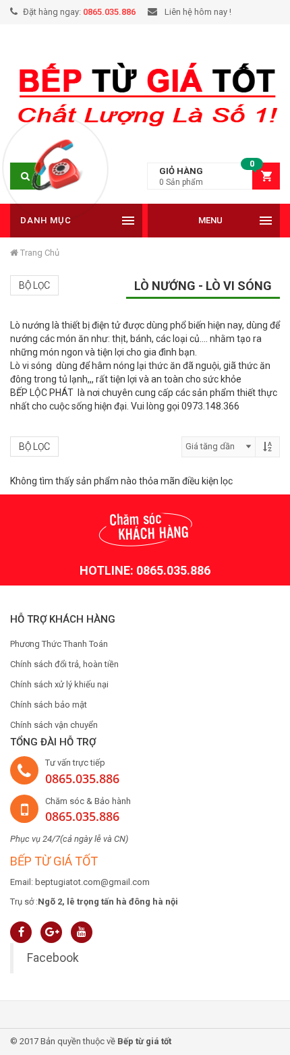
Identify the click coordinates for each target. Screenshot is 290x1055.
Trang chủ (38, 253)
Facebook (53, 958)
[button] (213, 176)
